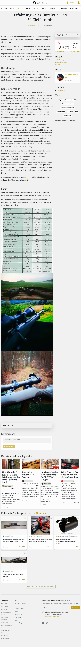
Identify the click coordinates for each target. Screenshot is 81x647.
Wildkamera (5, 638)
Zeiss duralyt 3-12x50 (67, 108)
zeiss (76, 111)
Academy (52, 8)
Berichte (20, 8)
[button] (78, 2)
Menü (5, 8)
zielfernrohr (67, 115)
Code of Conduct (20, 608)
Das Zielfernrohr (62, 62)
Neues (12, 8)
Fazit (58, 64)
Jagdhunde (71, 8)
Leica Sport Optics (68, 481)
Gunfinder (42, 513)
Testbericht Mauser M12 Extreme (28, 474)
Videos (28, 8)
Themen (35, 8)
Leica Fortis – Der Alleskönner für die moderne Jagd (70, 474)
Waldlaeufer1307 (33, 25)
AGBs (16, 611)
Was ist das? (76, 51)
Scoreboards (60, 51)
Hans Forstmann (8, 486)
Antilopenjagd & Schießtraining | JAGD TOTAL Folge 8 (49, 476)
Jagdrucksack (63, 8)
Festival (44, 8)
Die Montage (61, 60)
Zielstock (4, 603)
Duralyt (67, 100)
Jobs (16, 620)
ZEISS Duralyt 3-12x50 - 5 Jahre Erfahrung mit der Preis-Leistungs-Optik (11, 477)
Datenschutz (18, 614)
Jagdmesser (4, 635)
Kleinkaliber (5, 622)
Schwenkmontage (67, 104)
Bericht (72, 2)
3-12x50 (70, 111)
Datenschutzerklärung (52, 616)
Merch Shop (18, 623)
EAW (74, 100)
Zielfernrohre (61, 90)
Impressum (18, 617)
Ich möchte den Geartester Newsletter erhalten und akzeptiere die (57, 614)
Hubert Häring (47, 483)
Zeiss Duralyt (61, 111)
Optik (61, 100)
